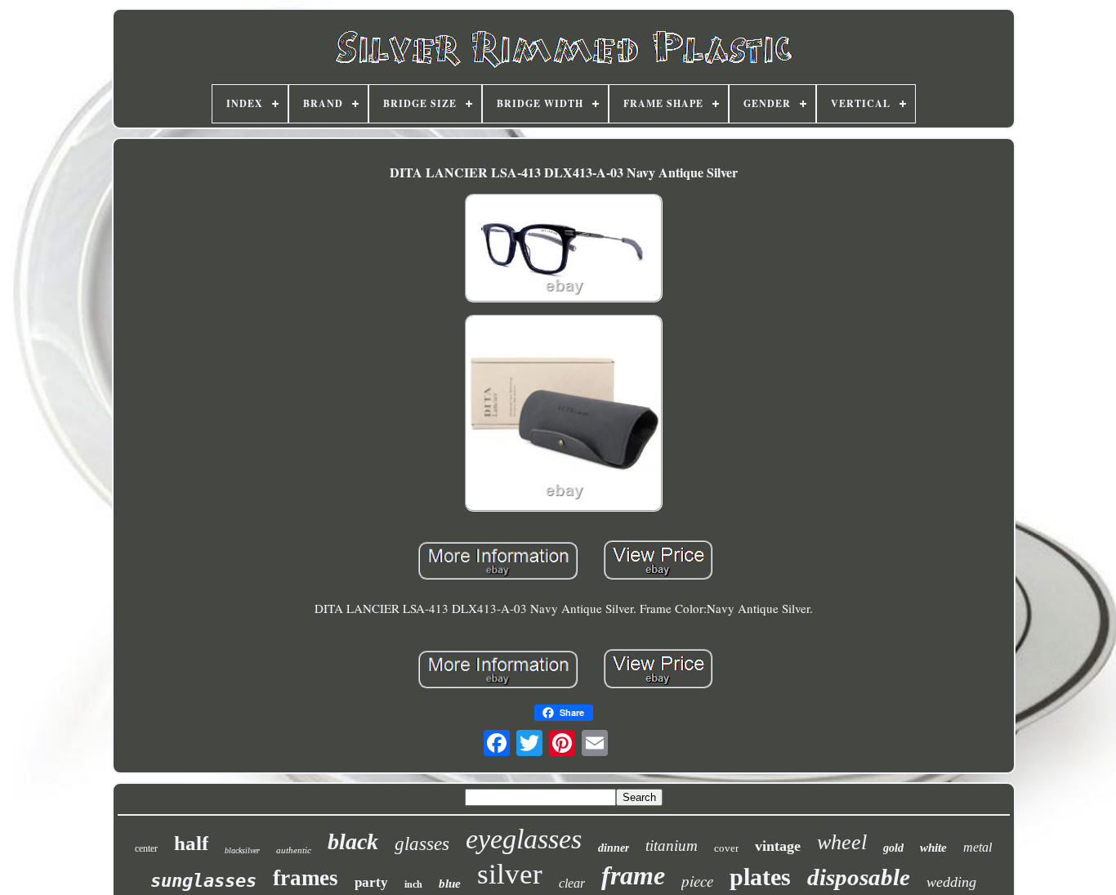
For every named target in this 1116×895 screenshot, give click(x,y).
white (933, 847)
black (353, 841)
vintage (778, 846)
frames (305, 878)
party (371, 882)
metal (977, 847)
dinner (613, 848)
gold (893, 848)
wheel (842, 842)
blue (450, 883)
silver (509, 874)
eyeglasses (524, 839)
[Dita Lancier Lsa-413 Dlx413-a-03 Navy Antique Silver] (564, 250)
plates (760, 876)
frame (633, 875)
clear (572, 883)
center (146, 848)
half (191, 843)
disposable (858, 877)
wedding (951, 882)
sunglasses (203, 880)
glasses (422, 844)
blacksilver (242, 850)
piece (697, 880)
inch (413, 884)
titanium (671, 845)
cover (726, 848)
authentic (293, 850)
